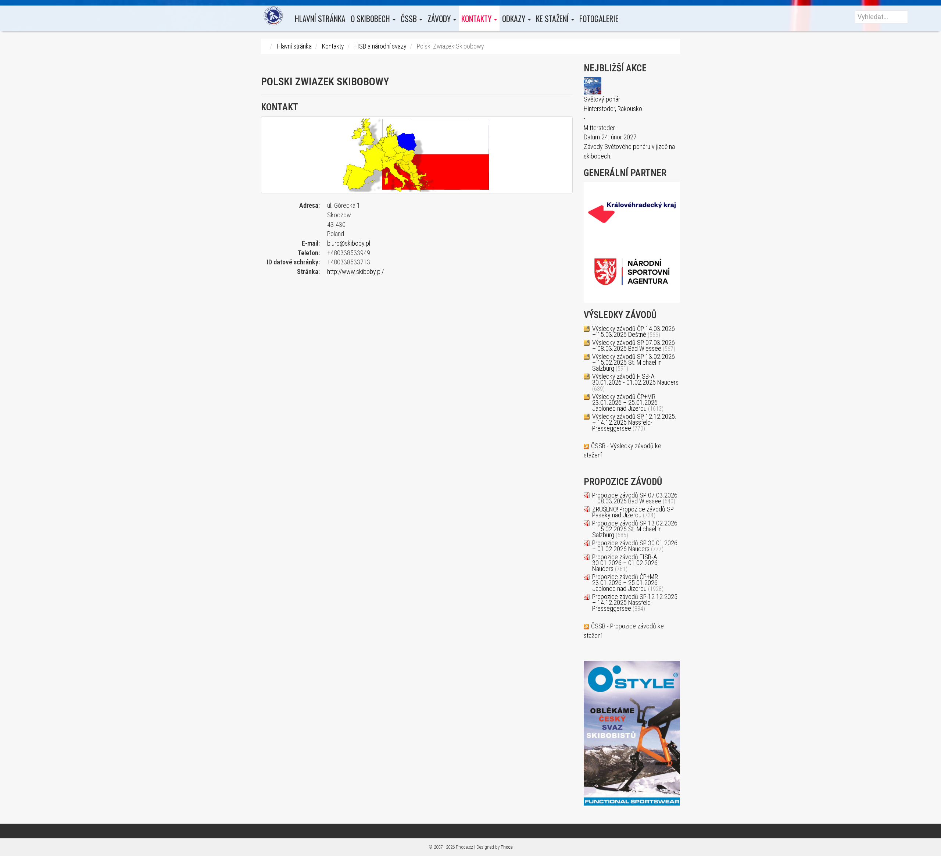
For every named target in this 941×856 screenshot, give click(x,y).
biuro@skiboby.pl (348, 243)
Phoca (507, 847)
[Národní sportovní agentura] (632, 272)
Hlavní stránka (320, 18)
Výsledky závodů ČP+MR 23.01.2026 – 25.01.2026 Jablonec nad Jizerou (625, 402)
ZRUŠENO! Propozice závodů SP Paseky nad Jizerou (633, 512)
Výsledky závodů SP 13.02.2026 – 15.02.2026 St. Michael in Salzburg (633, 362)
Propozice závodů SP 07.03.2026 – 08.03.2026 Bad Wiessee (634, 498)
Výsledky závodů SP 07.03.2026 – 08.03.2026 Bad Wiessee (633, 345)
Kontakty (477, 18)
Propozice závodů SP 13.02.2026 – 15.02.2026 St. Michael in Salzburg (634, 529)
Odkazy (514, 18)
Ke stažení (553, 18)
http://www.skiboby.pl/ (355, 271)
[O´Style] (632, 733)
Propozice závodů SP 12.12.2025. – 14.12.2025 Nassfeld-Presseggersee (635, 602)
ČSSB (410, 18)
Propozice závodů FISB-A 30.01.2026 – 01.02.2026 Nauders (625, 563)
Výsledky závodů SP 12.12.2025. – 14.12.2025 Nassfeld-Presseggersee (634, 422)
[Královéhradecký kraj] (632, 211)
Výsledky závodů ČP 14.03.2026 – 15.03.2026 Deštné (633, 331)
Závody (439, 18)
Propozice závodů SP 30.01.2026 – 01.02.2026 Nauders (634, 546)
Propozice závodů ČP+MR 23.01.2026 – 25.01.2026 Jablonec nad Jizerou (625, 582)
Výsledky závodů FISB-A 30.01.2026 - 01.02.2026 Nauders (635, 379)
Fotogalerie (599, 18)
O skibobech (371, 18)
